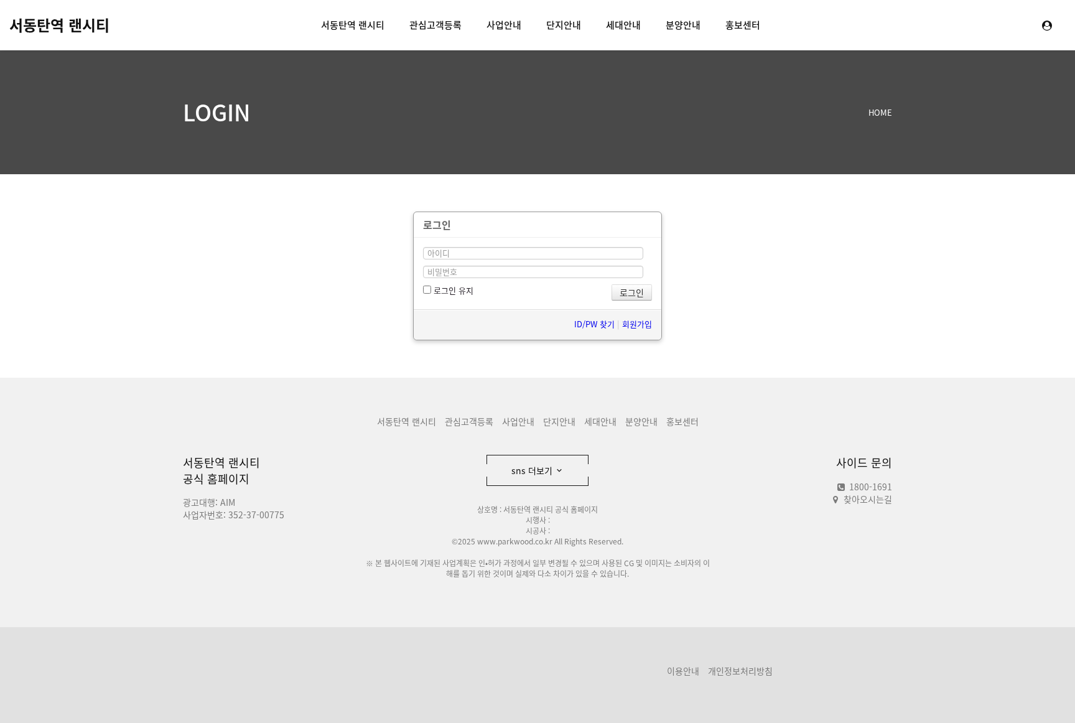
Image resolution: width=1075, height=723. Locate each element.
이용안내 (683, 671)
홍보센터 (742, 25)
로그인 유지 (452, 290)
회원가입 (637, 324)
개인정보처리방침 (740, 671)
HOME (880, 112)
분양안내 (683, 25)
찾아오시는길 (868, 499)
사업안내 (503, 25)
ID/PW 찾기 (594, 324)
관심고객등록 (435, 25)
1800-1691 (869, 486)
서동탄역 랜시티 (59, 25)
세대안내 (623, 25)
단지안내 (563, 25)
